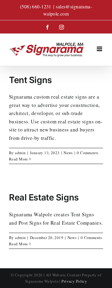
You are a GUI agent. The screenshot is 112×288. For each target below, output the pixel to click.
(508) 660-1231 (35, 6)
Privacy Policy (74, 281)
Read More (18, 159)
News (68, 152)
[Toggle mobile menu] (100, 49)
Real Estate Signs (44, 197)
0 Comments (87, 152)
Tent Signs (30, 80)
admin (20, 152)
